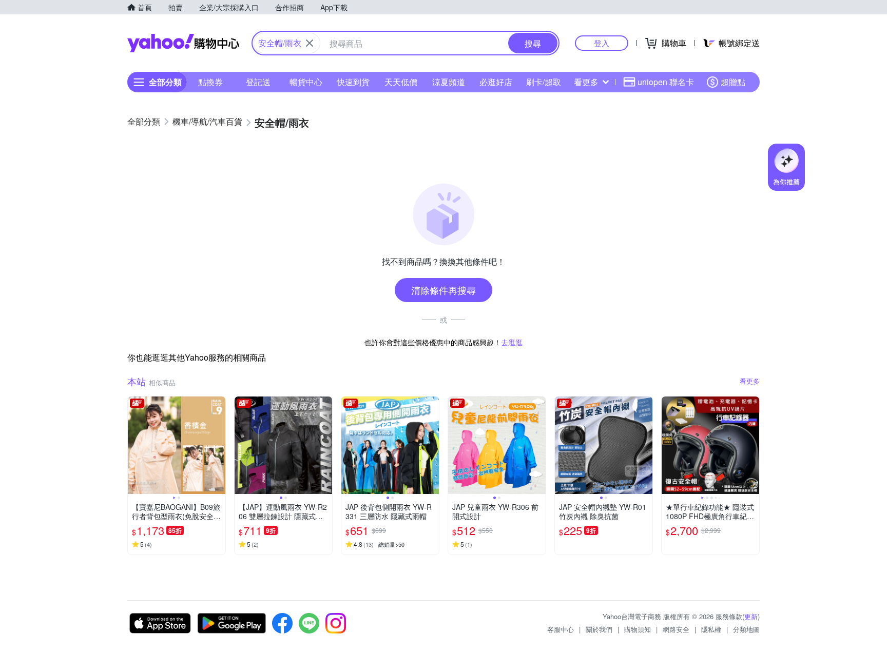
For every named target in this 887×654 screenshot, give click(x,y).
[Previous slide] (134, 445)
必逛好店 (495, 82)
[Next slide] (218, 445)
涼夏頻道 (448, 82)
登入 (601, 42)
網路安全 (676, 629)
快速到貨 (353, 82)
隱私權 (711, 629)
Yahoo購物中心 (183, 43)
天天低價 (400, 82)
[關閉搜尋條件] (309, 43)
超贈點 (733, 82)
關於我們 (599, 629)
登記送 (258, 82)
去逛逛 (512, 342)
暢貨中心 (306, 82)
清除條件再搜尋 (443, 289)
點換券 (210, 82)
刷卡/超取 (543, 82)
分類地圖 (746, 629)
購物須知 (637, 629)
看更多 (586, 82)
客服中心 (560, 629)
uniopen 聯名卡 (666, 82)
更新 (751, 616)
